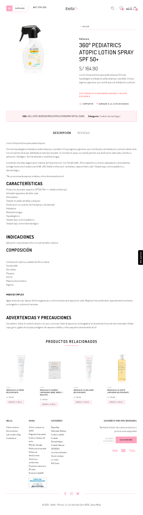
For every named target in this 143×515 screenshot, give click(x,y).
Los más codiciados (59, 452)
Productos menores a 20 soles (37, 468)
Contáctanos (11, 438)
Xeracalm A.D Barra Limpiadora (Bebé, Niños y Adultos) (51, 392)
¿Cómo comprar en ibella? (36, 429)
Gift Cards (55, 463)
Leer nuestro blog (13, 434)
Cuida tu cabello (57, 434)
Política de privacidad (37, 448)
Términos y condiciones (34, 461)
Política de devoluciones (34, 454)
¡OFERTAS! (55, 449)
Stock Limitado (57, 456)
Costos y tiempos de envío (37, 439)
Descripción (62, 133)
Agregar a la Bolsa (15, 402)
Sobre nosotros (12, 427)
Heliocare (84, 38)
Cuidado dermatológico (110, 116)
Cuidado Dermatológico (57, 440)
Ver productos (12, 431)
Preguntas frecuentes (37, 434)
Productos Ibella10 (36, 473)
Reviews (84, 133)
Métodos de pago (35, 445)
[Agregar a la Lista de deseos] (34, 390)
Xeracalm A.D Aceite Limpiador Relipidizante (118, 391)
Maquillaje (55, 427)
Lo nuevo (55, 459)
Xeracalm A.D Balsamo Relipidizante (84, 391)
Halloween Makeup (58, 431)
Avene (8, 387)
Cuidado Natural (57, 445)
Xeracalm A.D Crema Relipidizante (15, 391)
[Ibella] (72, 8)
